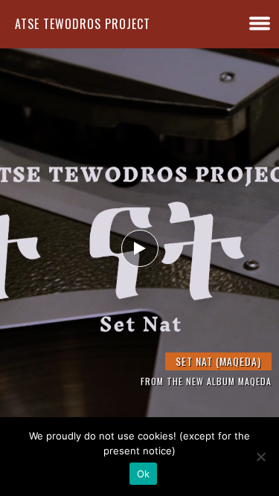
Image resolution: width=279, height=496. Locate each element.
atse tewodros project (82, 24)
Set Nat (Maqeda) (218, 361)
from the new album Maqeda (206, 381)
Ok (143, 474)
